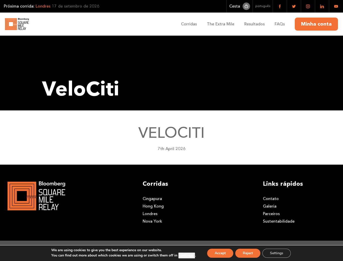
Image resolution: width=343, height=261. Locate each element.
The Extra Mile (220, 24)
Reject (248, 253)
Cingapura (152, 198)
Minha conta (316, 24)
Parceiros (271, 213)
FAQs (280, 24)
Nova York (152, 221)
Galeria (269, 206)
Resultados (254, 24)
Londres (150, 213)
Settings (276, 253)
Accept (220, 253)
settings (186, 255)
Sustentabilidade (279, 221)
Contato (271, 198)
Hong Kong (153, 206)
